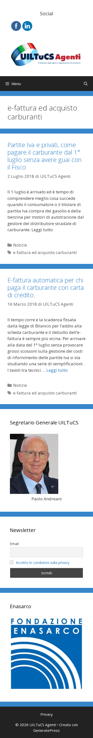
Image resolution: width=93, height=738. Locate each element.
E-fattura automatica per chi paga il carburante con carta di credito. (45, 287)
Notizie (20, 245)
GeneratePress (46, 730)
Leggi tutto (57, 370)
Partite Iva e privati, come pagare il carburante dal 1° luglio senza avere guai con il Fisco (44, 155)
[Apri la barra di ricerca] (85, 83)
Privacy (46, 714)
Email (14, 543)
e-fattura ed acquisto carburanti (45, 252)
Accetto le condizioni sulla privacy (42, 562)
